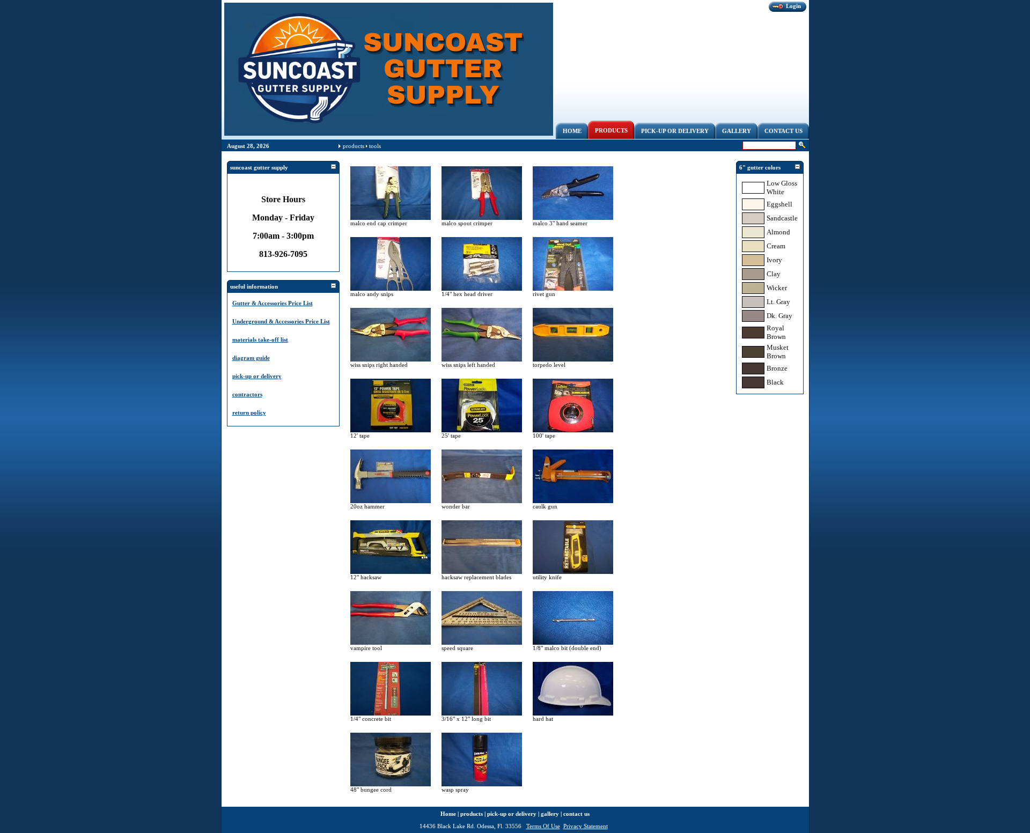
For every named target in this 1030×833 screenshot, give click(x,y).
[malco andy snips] (390, 288)
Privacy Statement (585, 826)
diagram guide (251, 358)
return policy (249, 412)
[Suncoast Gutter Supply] (388, 133)
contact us (576, 813)
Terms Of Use (543, 826)
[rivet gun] (573, 288)
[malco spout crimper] (482, 218)
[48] (390, 784)
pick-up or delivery (257, 376)
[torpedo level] (573, 359)
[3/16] (482, 713)
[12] (390, 572)
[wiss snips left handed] (482, 359)
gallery (550, 813)
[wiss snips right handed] (390, 359)
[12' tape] (390, 430)
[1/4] (482, 288)
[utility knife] (573, 572)
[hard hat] (573, 713)
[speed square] (482, 642)
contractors (247, 394)
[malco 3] (573, 218)
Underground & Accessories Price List (281, 321)
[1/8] (573, 642)
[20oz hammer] (390, 501)
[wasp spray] (482, 784)
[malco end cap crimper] (390, 218)
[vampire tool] (390, 642)
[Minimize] (333, 167)
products (353, 146)
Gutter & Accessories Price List (272, 303)
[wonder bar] (482, 501)
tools (375, 146)
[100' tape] (573, 430)
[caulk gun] (573, 501)
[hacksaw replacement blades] (482, 572)
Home (448, 813)
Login (793, 6)
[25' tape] (482, 430)
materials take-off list (260, 339)
